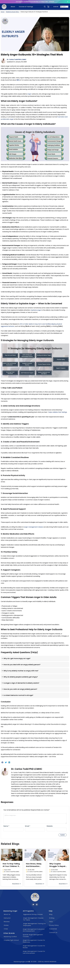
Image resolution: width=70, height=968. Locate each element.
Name (6, 826)
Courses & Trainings (26, 7)
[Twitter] (33, 904)
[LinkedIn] (9, 762)
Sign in (55, 6)
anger (29, 94)
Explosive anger (36, 310)
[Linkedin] (36, 904)
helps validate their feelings (57, 412)
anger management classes (33, 527)
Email (27, 826)
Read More (15, 884)
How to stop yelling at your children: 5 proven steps (11, 866)
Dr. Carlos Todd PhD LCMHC (16, 59)
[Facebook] (2, 762)
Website (50, 826)
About (13, 7)
